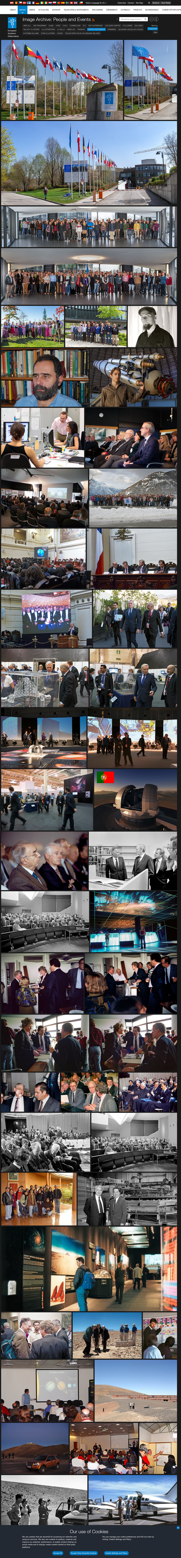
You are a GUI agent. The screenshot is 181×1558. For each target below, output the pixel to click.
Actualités (43, 10)
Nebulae (71, 29)
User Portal (165, 3)
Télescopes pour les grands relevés (82, 33)
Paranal (81, 29)
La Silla (61, 29)
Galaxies (139, 26)
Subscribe (122, 3)
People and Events (96, 29)
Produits (137, 10)
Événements (111, 10)
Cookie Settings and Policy (116, 1553)
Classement (152, 29)
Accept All (58, 1553)
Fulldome (127, 26)
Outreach (125, 10)
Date (155, 32)
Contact (131, 3)
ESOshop (56, 10)
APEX (58, 26)
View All (27, 26)
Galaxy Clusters (31, 29)
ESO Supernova (96, 26)
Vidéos (32, 10)
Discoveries (97, 10)
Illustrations (48, 29)
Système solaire (31, 33)
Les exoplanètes (112, 26)
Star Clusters (48, 33)
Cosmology (75, 26)
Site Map (139, 3)
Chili (65, 26)
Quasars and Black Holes (130, 29)
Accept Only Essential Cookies (83, 1553)
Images (22, 10)
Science (156, 3)
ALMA (51, 26)
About (13, 10)
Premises (112, 29)
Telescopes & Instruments (76, 10)
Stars (60, 33)
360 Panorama (39, 26)
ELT (84, 26)
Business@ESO (152, 10)
